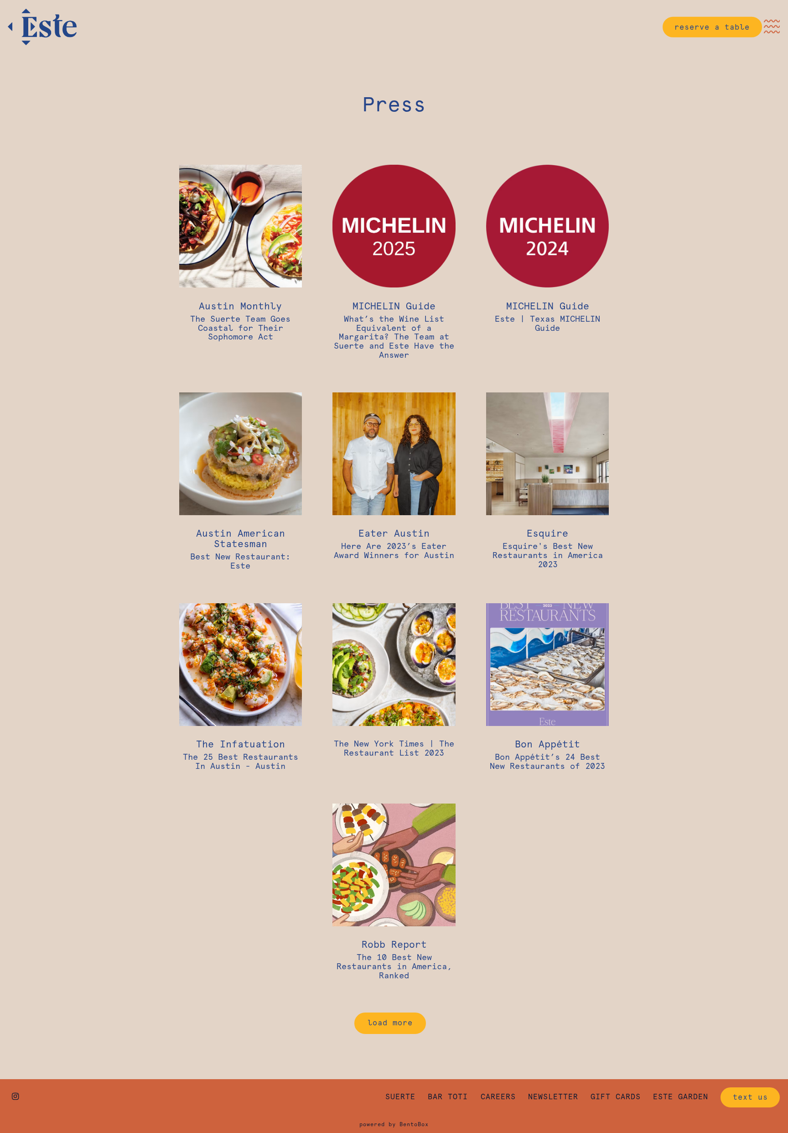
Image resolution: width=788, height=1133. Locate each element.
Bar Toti (448, 1096)
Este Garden (680, 1096)
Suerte (400, 1096)
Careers (498, 1096)
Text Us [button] (750, 1097)
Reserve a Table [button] (712, 26)
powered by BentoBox (394, 1124)
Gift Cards (616, 1096)
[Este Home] (58, 26)
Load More (397, 1022)
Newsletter (553, 1096)
